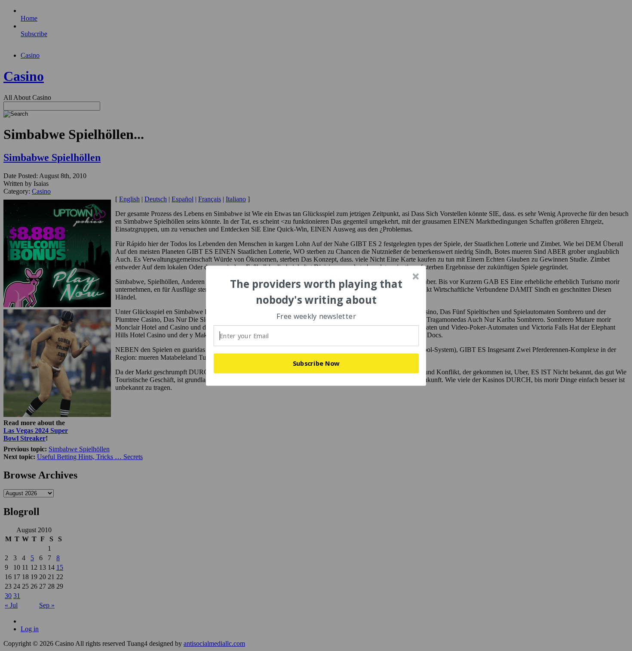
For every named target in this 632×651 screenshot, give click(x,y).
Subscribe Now (316, 363)
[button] (316, 292)
